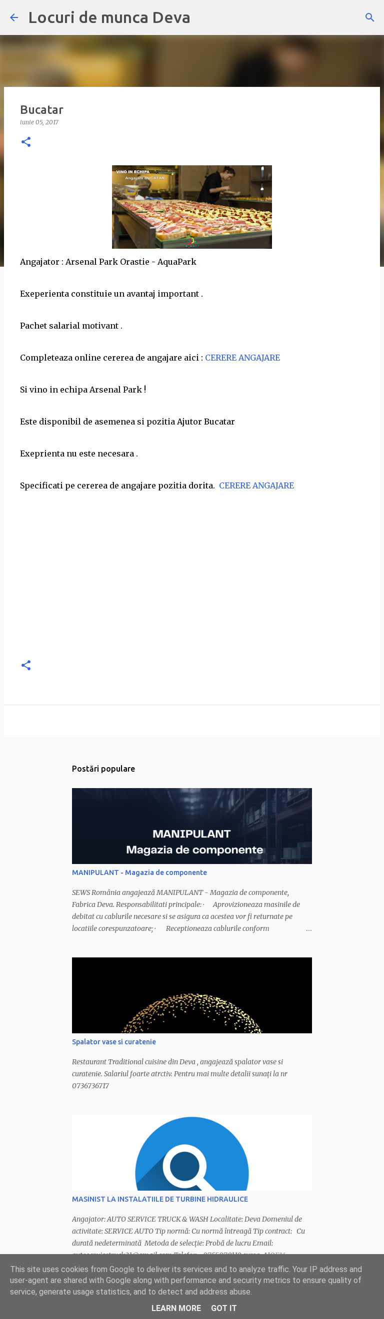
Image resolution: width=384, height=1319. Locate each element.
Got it (224, 1308)
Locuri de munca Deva (109, 17)
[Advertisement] (192, 579)
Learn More (176, 1308)
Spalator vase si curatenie (114, 1042)
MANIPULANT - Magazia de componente (139, 873)
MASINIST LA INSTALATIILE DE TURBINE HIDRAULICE (160, 1199)
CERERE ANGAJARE (243, 358)
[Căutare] (370, 17)
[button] (26, 142)
